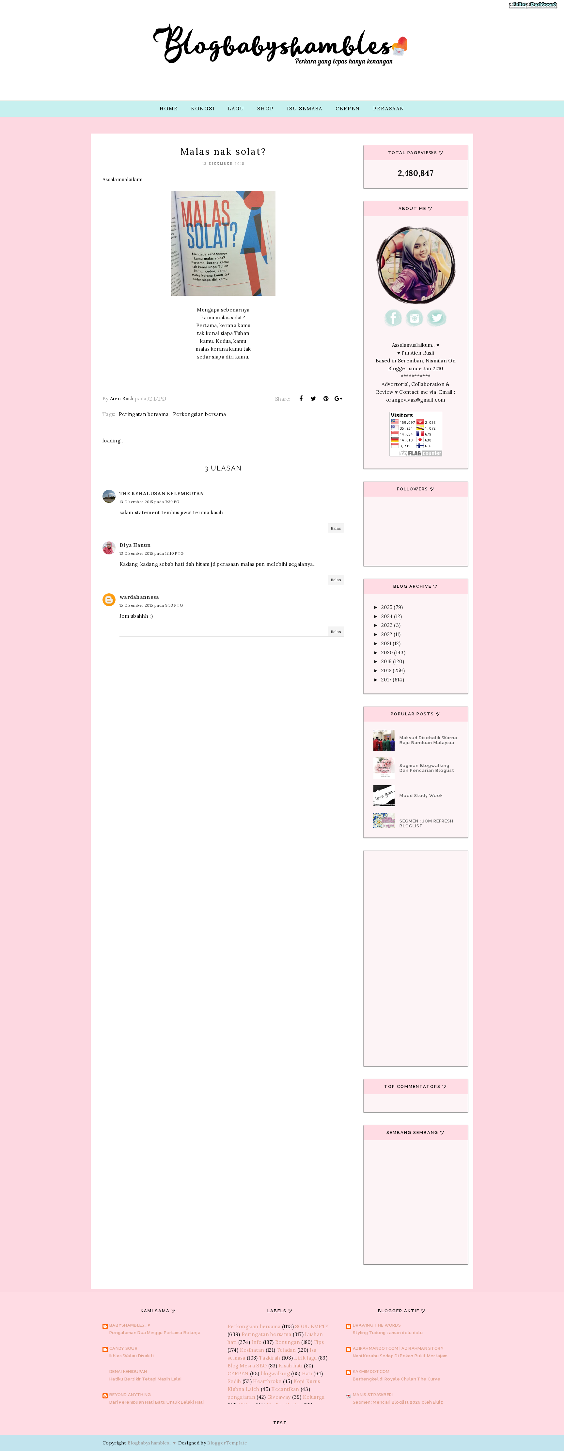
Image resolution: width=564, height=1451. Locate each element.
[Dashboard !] (541, 8)
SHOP (265, 108)
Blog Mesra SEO (247, 1366)
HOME (169, 108)
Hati (307, 1373)
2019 (386, 661)
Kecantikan (285, 1389)
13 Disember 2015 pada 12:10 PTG (151, 553)
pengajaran (241, 1397)
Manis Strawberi (373, 1394)
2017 (386, 680)
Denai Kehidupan (128, 1371)
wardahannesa (139, 597)
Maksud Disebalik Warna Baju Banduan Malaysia (428, 740)
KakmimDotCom (371, 1371)
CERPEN (348, 108)
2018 (386, 670)
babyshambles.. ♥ (129, 1325)
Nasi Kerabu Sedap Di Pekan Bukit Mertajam (400, 1355)
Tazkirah (269, 1358)
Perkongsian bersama (199, 414)
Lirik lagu (305, 1358)
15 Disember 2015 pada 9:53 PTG (151, 605)
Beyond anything (130, 1394)
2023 (387, 625)
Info (256, 1342)
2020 (387, 652)
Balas (336, 528)
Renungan (287, 1342)
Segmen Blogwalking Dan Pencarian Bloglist (427, 768)
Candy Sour (123, 1348)
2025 (386, 607)
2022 (386, 634)
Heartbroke (267, 1381)
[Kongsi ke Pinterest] (326, 398)
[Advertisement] (223, 793)
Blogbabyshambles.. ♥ (152, 1443)
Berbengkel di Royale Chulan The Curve (396, 1379)
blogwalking (275, 1373)
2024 (387, 616)
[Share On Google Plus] (338, 398)
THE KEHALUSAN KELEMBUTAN (161, 493)
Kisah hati (291, 1366)
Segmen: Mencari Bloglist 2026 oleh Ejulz (398, 1402)
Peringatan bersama (143, 414)
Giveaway (278, 1397)
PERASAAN (388, 108)
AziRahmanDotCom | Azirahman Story (398, 1348)
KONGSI (203, 108)
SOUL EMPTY (312, 1326)
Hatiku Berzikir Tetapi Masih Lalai (145, 1379)
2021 (386, 643)
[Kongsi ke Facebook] (301, 398)
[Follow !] (519, 8)
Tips (319, 1342)
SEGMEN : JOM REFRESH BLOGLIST (426, 823)
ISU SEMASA (304, 108)
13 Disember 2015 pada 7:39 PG (149, 501)
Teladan (286, 1350)
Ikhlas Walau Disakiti (131, 1355)
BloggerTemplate (227, 1443)
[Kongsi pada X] (313, 398)
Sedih (234, 1381)
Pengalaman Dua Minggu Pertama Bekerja (154, 1332)
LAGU (236, 108)
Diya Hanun (135, 545)
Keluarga (313, 1397)
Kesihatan (252, 1350)
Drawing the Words (377, 1325)
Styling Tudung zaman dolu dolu (388, 1332)
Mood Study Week (421, 795)
